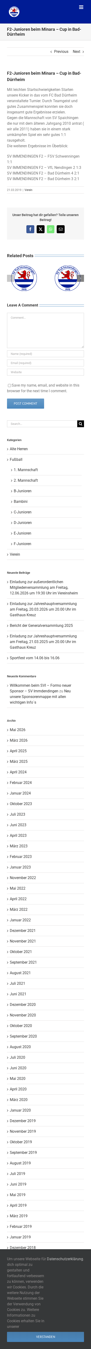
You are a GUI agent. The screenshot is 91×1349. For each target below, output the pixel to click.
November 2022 (23, 878)
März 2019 (19, 1216)
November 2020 (23, 1015)
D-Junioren (23, 522)
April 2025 (18, 751)
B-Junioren (23, 491)
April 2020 (18, 1089)
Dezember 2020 (23, 1004)
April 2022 (18, 899)
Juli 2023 (17, 814)
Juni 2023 (18, 825)
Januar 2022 (20, 920)
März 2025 (19, 761)
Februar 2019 (21, 1226)
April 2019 (18, 1205)
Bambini (21, 501)
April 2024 (18, 772)
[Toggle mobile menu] (81, 7)
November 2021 (23, 941)
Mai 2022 (17, 888)
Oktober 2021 (21, 952)
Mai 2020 (17, 1078)
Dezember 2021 (23, 930)
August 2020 (20, 1047)
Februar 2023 (21, 856)
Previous (61, 51)
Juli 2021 (17, 983)
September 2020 (23, 1036)
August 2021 (20, 973)
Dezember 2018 (23, 1247)
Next (76, 51)
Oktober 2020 (21, 1025)
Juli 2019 (17, 1173)
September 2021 (23, 962)
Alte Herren (19, 449)
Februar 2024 (21, 782)
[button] (10, 278)
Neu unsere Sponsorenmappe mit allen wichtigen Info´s (40, 697)
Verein (28, 190)
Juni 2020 (18, 1068)
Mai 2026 (17, 730)
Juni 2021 (18, 994)
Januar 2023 (20, 867)
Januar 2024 (20, 793)
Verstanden (45, 1337)
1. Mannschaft (26, 470)
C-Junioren (23, 512)
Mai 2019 (17, 1195)
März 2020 (19, 1099)
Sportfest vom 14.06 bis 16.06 (35, 658)
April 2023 (18, 835)
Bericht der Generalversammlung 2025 (41, 625)
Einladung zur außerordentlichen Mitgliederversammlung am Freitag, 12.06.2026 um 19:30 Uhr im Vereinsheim (44, 587)
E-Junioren (22, 533)
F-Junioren (22, 544)
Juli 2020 (17, 1057)
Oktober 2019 (21, 1142)
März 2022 (19, 909)
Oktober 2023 (21, 804)
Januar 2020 (20, 1110)
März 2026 (19, 740)
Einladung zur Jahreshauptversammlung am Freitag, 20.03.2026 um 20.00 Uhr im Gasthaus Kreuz (43, 609)
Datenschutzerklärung (65, 1259)
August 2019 (20, 1163)
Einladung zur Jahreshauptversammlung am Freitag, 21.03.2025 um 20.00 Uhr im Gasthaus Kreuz (43, 642)
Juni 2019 (18, 1184)
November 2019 (23, 1131)
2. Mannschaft (26, 480)
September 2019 (23, 1152)
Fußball (16, 459)
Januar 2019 (20, 1237)
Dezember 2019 (23, 1121)
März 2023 (19, 846)
